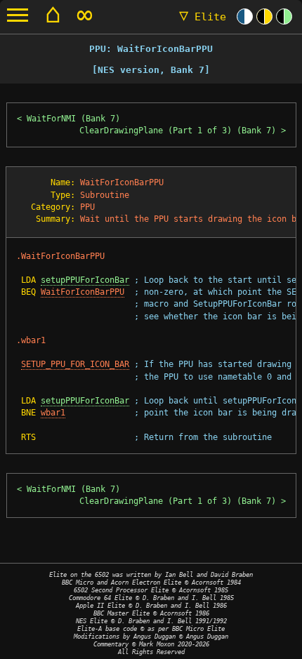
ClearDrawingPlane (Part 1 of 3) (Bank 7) (177, 130)
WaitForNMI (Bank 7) (73, 119)
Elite (202, 17)
